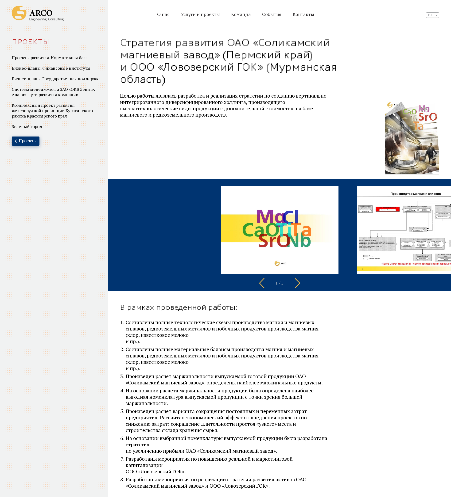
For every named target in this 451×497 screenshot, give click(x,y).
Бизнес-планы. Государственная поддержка (56, 78)
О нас (163, 14)
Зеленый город (27, 126)
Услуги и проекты (200, 14)
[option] (279, 230)
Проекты (31, 42)
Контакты (303, 14)
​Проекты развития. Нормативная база (50, 57)
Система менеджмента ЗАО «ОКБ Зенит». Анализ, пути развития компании (53, 91)
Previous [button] (261, 283)
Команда (241, 14)
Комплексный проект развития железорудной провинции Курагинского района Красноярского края (52, 110)
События (271, 14)
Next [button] (297, 283)
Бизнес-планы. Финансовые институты (51, 68)
